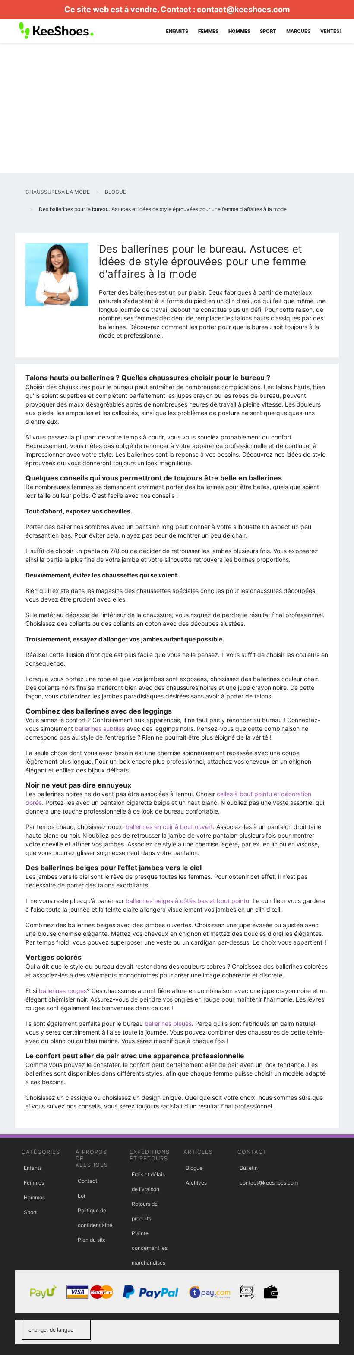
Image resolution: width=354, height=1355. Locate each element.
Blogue (194, 1168)
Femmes (34, 1182)
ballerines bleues (168, 1023)
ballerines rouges (63, 990)
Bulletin (249, 1168)
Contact (87, 1181)
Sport (30, 1212)
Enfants (33, 1168)
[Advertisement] (177, 108)
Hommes (34, 1197)
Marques (298, 31)
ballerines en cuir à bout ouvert (169, 826)
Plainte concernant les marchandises (150, 1248)
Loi (81, 1195)
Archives (196, 1182)
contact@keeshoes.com (243, 9)
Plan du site (92, 1239)
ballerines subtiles (100, 728)
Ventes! (330, 31)
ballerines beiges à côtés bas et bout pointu (187, 900)
